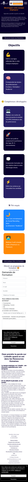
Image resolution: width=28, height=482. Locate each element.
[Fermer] (26, 467)
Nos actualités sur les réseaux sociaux (14, 451)
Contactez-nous (14, 447)
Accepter (13, 476)
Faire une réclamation (14, 446)
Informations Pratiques (14, 449)
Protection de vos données (14, 442)
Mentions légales (14, 440)
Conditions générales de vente (14, 444)
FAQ (14, 453)
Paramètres (13, 479)
